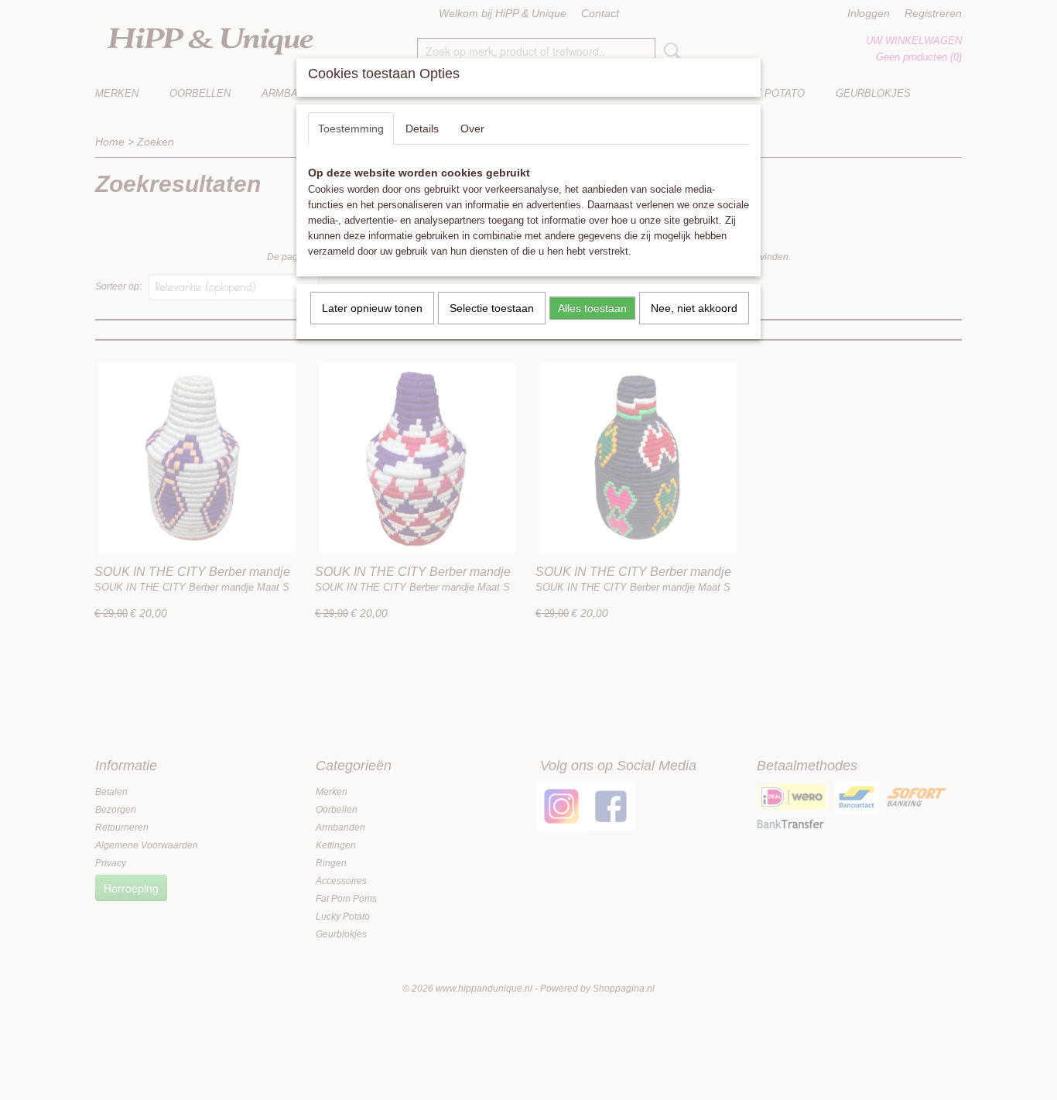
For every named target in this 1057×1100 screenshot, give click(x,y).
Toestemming (351, 128)
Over (472, 128)
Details (422, 128)
